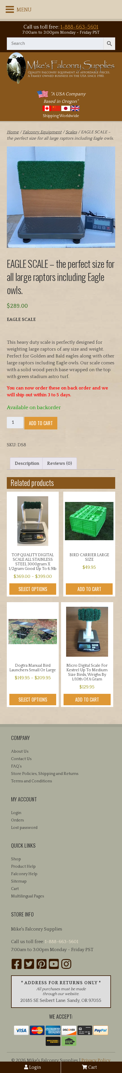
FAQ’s (16, 766)
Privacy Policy (95, 1060)
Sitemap (19, 881)
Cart (92, 1067)
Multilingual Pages (27, 896)
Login (34, 1067)
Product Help (23, 866)
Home (13, 132)
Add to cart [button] (89, 589)
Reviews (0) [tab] (59, 463)
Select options (32, 589)
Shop (16, 859)
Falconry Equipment (42, 132)
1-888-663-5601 (79, 27)
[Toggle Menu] (10, 9)
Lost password (24, 827)
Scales (71, 132)
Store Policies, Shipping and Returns (44, 773)
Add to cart (41, 423)
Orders (17, 820)
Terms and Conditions (31, 781)
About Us (19, 751)
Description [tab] (27, 463)
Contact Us (21, 759)
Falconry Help (24, 874)
